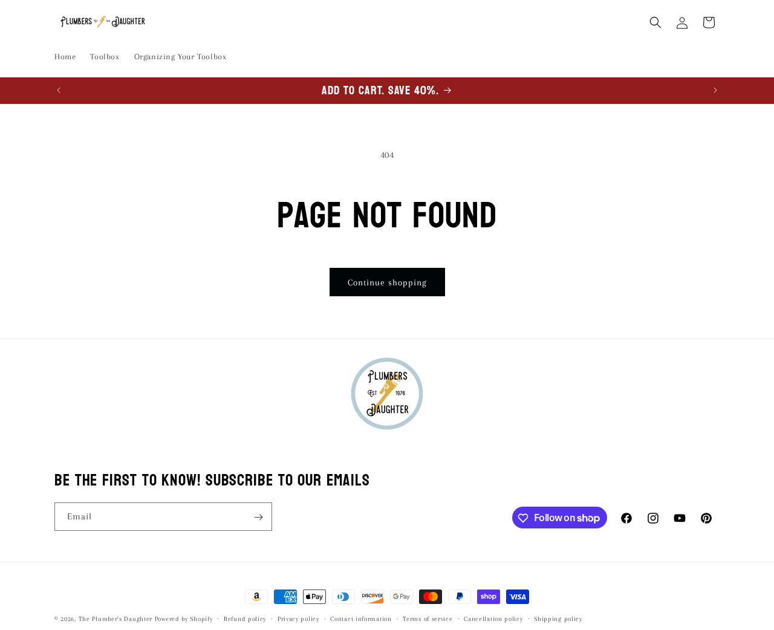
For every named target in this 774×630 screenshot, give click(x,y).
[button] (655, 22)
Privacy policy (298, 618)
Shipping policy (558, 618)
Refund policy (245, 618)
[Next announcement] (715, 90)
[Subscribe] (258, 517)
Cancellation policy (493, 618)
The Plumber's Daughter (115, 619)
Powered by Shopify (184, 619)
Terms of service (427, 618)
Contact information (360, 618)
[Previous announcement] (58, 90)
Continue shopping (387, 282)
